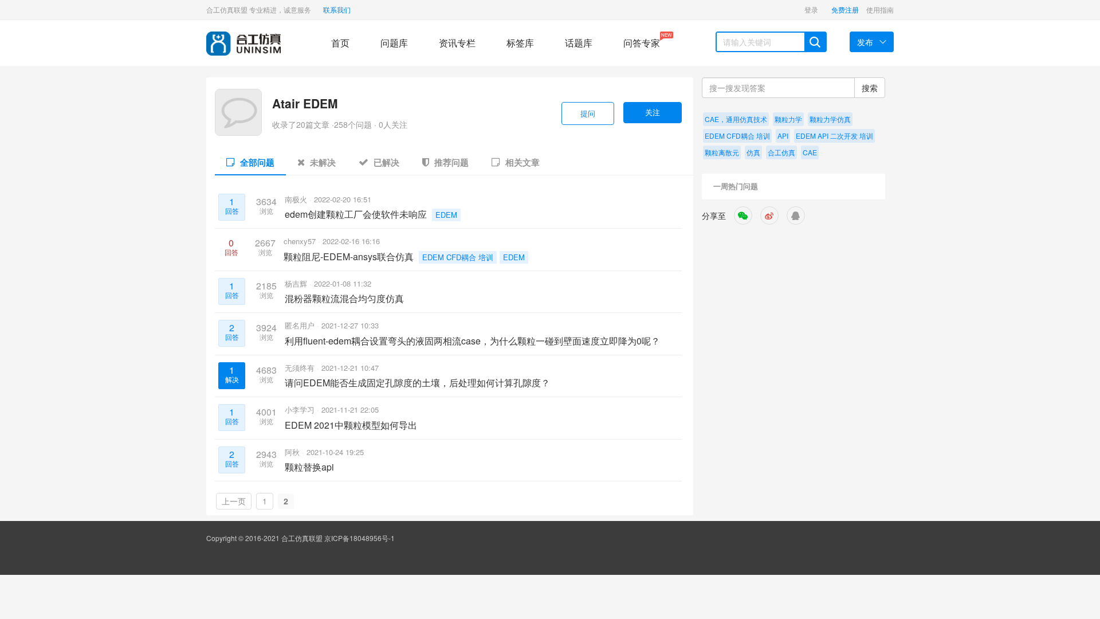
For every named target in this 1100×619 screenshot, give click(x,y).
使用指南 (880, 9)
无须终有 (301, 367)
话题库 (578, 42)
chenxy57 (301, 241)
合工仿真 (781, 152)
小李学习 (301, 409)
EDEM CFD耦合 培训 (457, 257)
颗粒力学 (788, 119)
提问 (587, 113)
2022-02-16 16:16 (351, 241)
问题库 (394, 42)
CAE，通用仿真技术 (736, 119)
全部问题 (256, 162)
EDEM (446, 214)
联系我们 (337, 9)
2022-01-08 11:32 (342, 283)
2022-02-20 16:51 (342, 199)
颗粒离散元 (722, 152)
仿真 (753, 152)
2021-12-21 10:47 (350, 367)
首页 (340, 42)
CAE (810, 152)
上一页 (234, 501)
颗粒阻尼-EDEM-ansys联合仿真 (349, 256)
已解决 (385, 162)
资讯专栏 (457, 42)
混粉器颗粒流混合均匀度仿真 (344, 298)
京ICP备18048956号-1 (359, 538)
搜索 (870, 87)
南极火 (297, 199)
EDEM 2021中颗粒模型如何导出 (351, 425)
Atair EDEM (305, 103)
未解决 (322, 162)
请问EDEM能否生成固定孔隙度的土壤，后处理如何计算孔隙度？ (417, 382)
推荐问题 (450, 162)
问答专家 (641, 40)
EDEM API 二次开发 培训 (834, 135)
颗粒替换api (309, 466)
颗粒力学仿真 (830, 119)
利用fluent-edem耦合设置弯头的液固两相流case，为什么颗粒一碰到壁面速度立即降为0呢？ (472, 340)
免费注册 (845, 9)
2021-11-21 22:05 (350, 409)
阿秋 (293, 451)
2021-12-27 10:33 (350, 325)
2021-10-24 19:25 (335, 451)
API (782, 135)
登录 (811, 9)
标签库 (520, 42)
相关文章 (521, 162)
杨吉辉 (297, 283)
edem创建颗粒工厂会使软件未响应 (356, 214)
